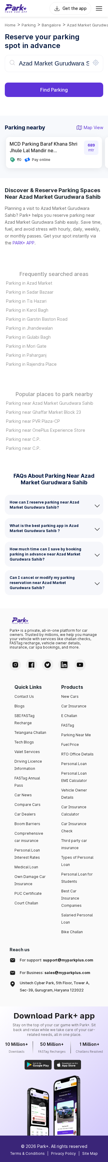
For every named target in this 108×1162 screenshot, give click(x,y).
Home (10, 25)
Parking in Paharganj (26, 355)
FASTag (67, 725)
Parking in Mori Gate (26, 346)
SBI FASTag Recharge (24, 719)
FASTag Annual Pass (27, 782)
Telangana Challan (30, 732)
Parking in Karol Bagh (27, 310)
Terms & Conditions (27, 1153)
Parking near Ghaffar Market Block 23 (43, 412)
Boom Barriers (27, 824)
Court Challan (26, 903)
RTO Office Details (77, 754)
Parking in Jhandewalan (29, 328)
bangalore (51, 25)
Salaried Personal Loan (77, 918)
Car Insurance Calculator (73, 810)
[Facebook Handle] (31, 664)
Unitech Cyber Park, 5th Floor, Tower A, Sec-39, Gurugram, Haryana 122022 (54, 986)
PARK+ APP (23, 242)
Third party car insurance (74, 844)
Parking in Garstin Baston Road (37, 319)
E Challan (69, 715)
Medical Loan (26, 867)
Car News (23, 795)
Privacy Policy (63, 1153)
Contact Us (24, 696)
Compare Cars (27, 804)
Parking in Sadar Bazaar (29, 292)
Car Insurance (73, 706)
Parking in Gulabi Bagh (28, 337)
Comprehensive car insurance (28, 837)
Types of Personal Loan (77, 861)
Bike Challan (72, 932)
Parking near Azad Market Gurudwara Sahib (49, 403)
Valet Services (27, 751)
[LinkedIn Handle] (64, 664)
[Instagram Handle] (15, 664)
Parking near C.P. (23, 439)
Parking (29, 25)
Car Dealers (25, 814)
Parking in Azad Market (29, 283)
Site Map (90, 1153)
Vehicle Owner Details (74, 794)
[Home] (16, 8)
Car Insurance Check (73, 827)
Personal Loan (74, 763)
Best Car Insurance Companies (71, 898)
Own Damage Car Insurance (30, 880)
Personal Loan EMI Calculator (74, 777)
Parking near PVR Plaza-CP (33, 421)
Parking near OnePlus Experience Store (45, 430)
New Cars (70, 696)
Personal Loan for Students (77, 878)
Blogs (19, 706)
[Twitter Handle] (47, 664)
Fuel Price (70, 744)
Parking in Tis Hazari (26, 301)
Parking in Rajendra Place (31, 364)
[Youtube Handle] (80, 664)
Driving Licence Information (28, 765)
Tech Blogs (24, 742)
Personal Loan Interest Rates (27, 854)
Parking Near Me (76, 735)
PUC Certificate (28, 893)
